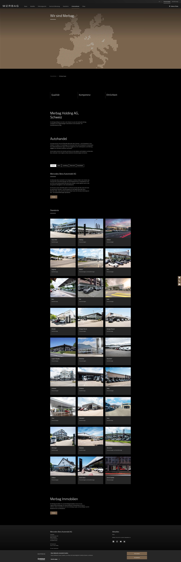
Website (53, 197)
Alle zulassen (137, 553)
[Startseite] (13, 6)
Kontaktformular (53, 540)
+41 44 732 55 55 (53, 539)
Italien (58, 165)
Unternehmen (53, 76)
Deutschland (80, 165)
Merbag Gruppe (62, 76)
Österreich (72, 165)
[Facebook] (117, 541)
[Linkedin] (124, 541)
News (113, 534)
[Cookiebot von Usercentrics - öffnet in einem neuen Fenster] (41, 559)
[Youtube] (121, 541)
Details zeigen (54, 559)
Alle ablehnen (137, 557)
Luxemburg (65, 165)
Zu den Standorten (54, 548)
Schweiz (53, 165)
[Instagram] (113, 541)
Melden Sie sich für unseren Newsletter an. (121, 537)
